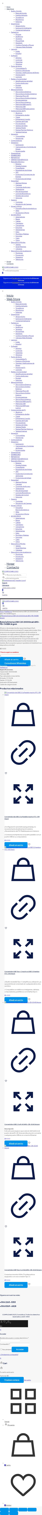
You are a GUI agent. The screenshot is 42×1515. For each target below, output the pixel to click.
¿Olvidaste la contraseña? (9, 1354)
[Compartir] (22, 1509)
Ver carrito (27, 1380)
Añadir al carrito (11, 659)
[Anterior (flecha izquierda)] (4, 1513)
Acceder (20, 1349)
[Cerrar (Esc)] (32, 1509)
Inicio (2, 611)
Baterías (15, 665)
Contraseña (4, 1344)
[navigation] (21, 1369)
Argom (9, 665)
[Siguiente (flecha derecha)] (13, 1513)
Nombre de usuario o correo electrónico (14, 1338)
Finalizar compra (11, 1380)
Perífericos (8, 611)
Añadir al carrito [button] (16, 845)
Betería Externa (23, 665)
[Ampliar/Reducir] (4, 1509)
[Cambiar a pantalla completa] (13, 1509)
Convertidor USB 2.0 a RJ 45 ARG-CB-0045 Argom (22, 1124)
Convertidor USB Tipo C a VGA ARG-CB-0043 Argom (23, 1270)
